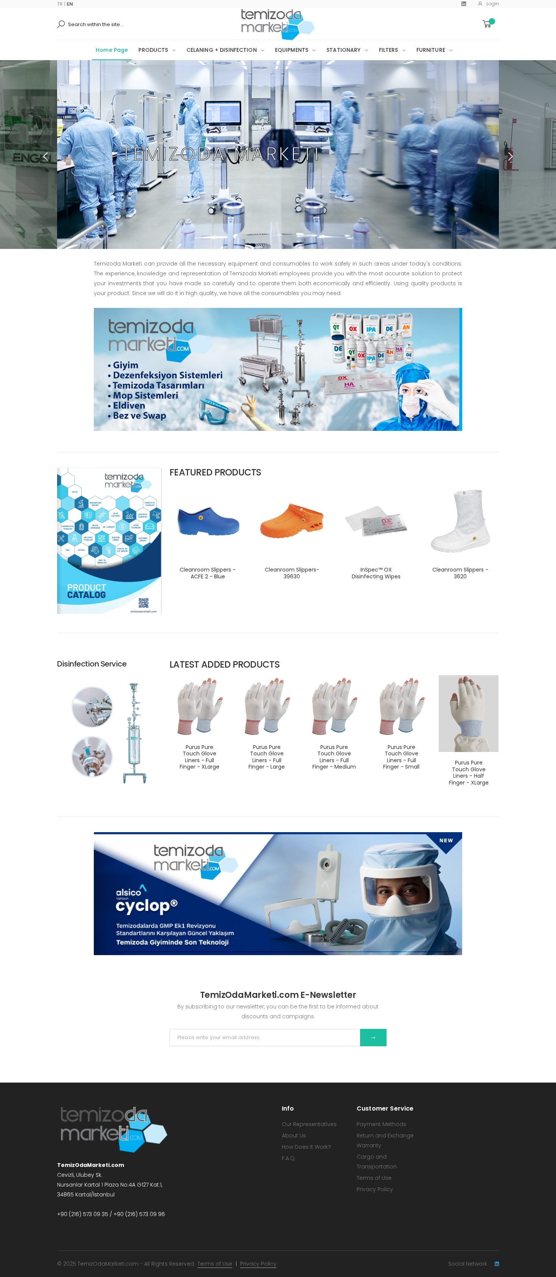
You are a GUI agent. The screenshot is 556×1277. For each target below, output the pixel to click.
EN (70, 4)
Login (492, 3)
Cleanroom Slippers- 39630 (292, 573)
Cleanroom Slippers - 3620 (460, 573)
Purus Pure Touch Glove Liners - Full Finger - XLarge (199, 757)
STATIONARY (343, 50)
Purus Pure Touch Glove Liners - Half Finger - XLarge (469, 772)
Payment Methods (381, 1124)
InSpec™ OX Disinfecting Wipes (376, 573)
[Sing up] (373, 1037)
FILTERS (388, 50)
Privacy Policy (375, 1189)
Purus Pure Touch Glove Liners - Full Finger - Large (266, 757)
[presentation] (46, 156)
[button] (490, 24)
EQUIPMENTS (291, 50)
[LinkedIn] (463, 3)
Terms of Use (374, 1178)
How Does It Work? (306, 1147)
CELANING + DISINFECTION (221, 50)
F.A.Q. (289, 1158)
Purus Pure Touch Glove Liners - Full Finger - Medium (334, 757)
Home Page (112, 50)
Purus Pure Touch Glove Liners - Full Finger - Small (401, 757)
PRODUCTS (153, 50)
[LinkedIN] (497, 1263)
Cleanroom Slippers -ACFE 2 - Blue (208, 573)
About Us (294, 1135)
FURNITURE (430, 50)
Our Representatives (309, 1124)
